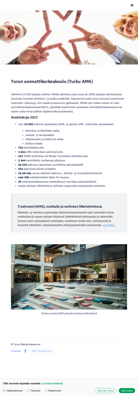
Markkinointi (55, 390)
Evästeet (16, 351)
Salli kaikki (127, 390)
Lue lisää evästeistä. (52, 383)
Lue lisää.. (109, 225)
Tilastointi (35, 390)
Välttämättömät (14, 390)
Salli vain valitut (105, 390)
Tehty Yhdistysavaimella (41, 351)
